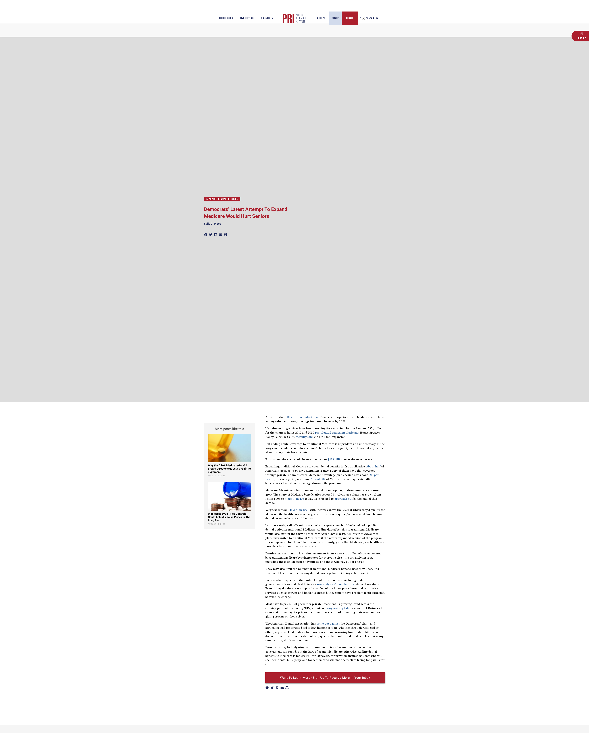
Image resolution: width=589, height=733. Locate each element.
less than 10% (298, 509)
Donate (350, 18)
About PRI (321, 18)
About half (373, 466)
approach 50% (344, 498)
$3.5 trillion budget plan (303, 417)
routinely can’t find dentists (335, 584)
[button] (377, 18)
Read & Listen (267, 18)
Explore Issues (226, 18)
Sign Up (335, 18)
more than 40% (294, 498)
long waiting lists (337, 608)
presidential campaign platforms (337, 432)
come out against (328, 623)
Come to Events (247, 18)
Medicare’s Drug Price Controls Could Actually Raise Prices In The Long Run (229, 517)
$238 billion (335, 459)
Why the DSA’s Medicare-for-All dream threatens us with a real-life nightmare (229, 468)
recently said (304, 436)
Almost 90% (317, 479)
